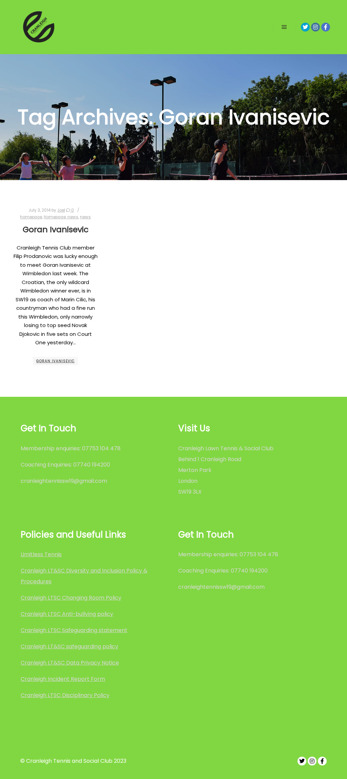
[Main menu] (284, 27)
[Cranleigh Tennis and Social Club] (39, 27)
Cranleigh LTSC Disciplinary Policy (65, 695)
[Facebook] (325, 27)
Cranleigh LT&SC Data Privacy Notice (70, 663)
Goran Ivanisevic (55, 229)
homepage (31, 217)
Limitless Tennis (41, 554)
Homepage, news (61, 217)
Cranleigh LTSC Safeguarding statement (74, 630)
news (85, 217)
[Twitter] (305, 27)
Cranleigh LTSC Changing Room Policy (71, 598)
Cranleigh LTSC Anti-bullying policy (67, 614)
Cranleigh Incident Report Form (63, 679)
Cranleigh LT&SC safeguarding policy (69, 646)
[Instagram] (315, 27)
